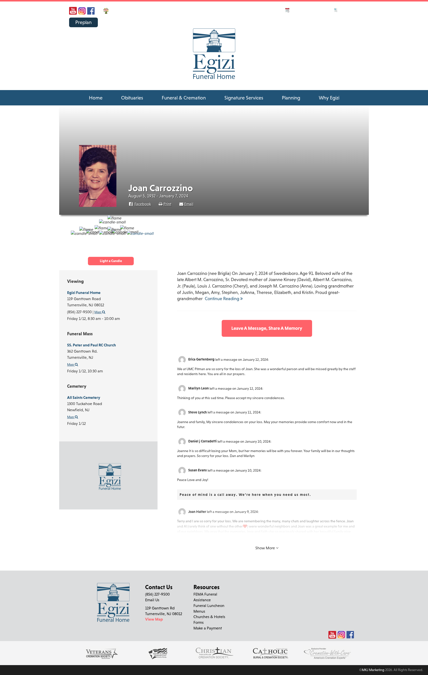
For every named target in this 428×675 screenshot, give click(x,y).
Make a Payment (207, 628)
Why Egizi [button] (329, 97)
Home (96, 97)
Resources (349, 9)
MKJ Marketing (373, 670)
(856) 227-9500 (327, 19)
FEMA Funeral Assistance (205, 597)
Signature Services (243, 97)
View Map (154, 619)
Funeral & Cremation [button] (184, 97)
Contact (322, 9)
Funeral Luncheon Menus (208, 608)
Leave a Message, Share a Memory (266, 328)
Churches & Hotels (209, 616)
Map (71, 417)
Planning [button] (291, 97)
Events (298, 9)
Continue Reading (222, 298)
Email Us (152, 600)
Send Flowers (123, 10)
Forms (198, 622)
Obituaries (132, 97)
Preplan (83, 22)
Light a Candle (111, 261)
